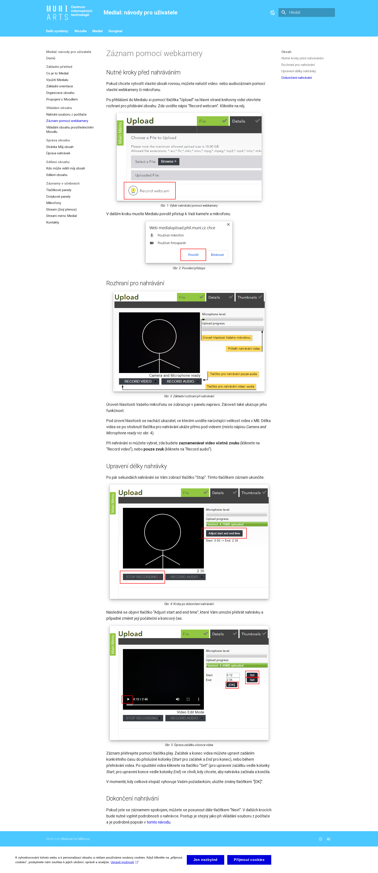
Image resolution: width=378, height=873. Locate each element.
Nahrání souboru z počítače (66, 114)
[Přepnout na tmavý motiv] (273, 12)
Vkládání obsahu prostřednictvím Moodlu (70, 129)
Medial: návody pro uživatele (68, 52)
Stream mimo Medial (61, 216)
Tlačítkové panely (58, 190)
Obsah (286, 52)
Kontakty (52, 222)
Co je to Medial (57, 73)
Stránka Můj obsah (60, 147)
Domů (50, 58)
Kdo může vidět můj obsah (65, 168)
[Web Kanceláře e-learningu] (320, 839)
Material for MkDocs (75, 839)
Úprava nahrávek (58, 153)
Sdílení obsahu (56, 175)
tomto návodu (158, 822)
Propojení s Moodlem (62, 99)
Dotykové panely (58, 197)
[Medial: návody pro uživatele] (70, 13)
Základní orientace (59, 86)
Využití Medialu (57, 80)
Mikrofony (53, 203)
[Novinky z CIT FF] (329, 839)
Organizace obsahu (60, 93)
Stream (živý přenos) (61, 209)
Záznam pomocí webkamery (67, 121)
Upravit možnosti (122, 862)
